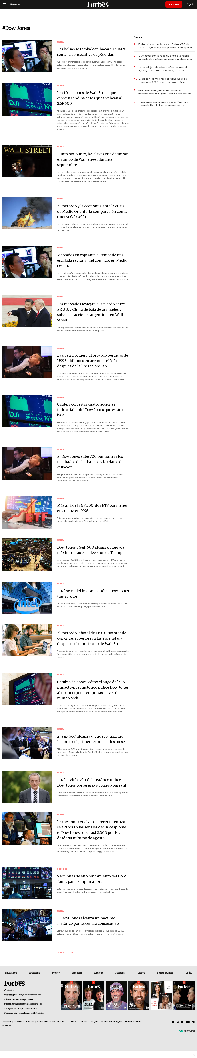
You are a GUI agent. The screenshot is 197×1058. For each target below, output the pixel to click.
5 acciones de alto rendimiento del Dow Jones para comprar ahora (91, 879)
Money (56, 973)
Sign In (190, 4)
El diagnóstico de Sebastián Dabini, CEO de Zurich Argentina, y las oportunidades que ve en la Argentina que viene (165, 46)
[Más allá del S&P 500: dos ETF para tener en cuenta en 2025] (27, 512)
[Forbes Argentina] (98, 4)
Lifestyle (98, 973)
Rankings (120, 973)
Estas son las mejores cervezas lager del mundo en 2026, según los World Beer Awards (163, 80)
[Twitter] (177, 1022)
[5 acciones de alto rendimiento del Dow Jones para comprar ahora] (27, 883)
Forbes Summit (165, 973)
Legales (94, 1022)
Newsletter (19, 1022)
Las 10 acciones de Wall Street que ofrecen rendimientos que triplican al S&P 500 (89, 98)
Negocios (77, 973)
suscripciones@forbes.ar (27, 1009)
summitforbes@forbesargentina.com (26, 1004)
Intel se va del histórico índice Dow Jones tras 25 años (93, 593)
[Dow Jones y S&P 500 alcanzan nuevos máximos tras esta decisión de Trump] (27, 554)
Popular (138, 36)
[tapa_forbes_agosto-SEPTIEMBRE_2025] (184, 996)
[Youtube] (188, 1022)
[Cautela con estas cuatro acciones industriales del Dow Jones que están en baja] (27, 411)
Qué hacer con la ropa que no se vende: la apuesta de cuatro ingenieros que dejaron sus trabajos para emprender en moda (166, 57)
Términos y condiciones (78, 1022)
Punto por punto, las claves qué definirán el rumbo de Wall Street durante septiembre (93, 159)
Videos (141, 973)
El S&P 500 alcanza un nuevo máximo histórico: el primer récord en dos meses (92, 739)
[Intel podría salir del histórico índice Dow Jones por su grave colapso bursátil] (27, 787)
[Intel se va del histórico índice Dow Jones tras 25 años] (27, 598)
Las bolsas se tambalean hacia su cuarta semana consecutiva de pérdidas (91, 52)
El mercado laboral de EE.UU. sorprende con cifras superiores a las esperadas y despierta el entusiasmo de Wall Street (91, 638)
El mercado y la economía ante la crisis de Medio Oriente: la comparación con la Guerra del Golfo (92, 211)
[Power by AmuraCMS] (187, 1031)
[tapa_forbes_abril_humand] (93, 996)
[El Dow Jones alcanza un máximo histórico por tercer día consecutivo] (27, 925)
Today (188, 973)
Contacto (30, 1022)
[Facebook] (173, 1022)
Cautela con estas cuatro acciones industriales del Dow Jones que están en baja (92, 410)
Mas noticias (66, 953)
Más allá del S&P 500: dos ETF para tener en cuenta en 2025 (92, 508)
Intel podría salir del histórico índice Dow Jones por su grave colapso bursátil (91, 782)
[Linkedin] (193, 1022)
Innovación (11, 973)
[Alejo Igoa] (116, 996)
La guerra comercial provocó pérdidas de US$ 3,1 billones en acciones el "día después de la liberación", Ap (92, 361)
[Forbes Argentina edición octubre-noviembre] (161, 996)
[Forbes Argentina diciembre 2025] (138, 996)
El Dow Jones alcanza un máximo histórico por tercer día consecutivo (88, 921)
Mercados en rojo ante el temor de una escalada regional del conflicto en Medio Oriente (92, 260)
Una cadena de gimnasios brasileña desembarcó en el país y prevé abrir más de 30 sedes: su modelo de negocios (164, 92)
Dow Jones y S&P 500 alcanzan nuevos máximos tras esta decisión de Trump (90, 550)
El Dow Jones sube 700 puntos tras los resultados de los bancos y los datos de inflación (90, 462)
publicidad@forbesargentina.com (27, 995)
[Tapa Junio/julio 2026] (71, 996)
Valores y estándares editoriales (51, 1022)
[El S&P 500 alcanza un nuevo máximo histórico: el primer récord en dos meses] (27, 743)
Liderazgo (34, 973)
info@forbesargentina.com (23, 1000)
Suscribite (174, 4)
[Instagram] (182, 1022)
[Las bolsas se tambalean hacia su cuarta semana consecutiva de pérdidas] (27, 56)
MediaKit (7, 1022)
